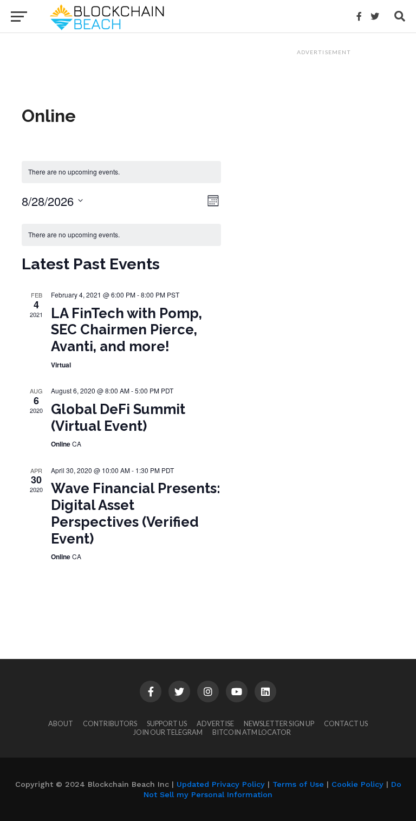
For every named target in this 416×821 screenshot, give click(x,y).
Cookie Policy (358, 784)
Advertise (215, 723)
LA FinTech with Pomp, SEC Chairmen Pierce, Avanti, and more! (126, 329)
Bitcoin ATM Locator (251, 732)
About (60, 723)
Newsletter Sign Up (279, 723)
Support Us (167, 723)
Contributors (110, 723)
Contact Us (346, 723)
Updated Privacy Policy (221, 784)
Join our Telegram (168, 732)
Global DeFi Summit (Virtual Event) (118, 417)
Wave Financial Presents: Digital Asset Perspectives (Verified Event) (135, 513)
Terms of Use (298, 784)
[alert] (121, 172)
